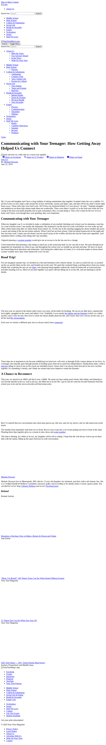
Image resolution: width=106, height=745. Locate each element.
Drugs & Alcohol (18, 98)
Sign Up (4, 159)
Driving (14, 69)
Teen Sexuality (17, 102)
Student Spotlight (13, 716)
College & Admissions (15, 23)
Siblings (14, 114)
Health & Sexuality (14, 27)
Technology (11, 32)
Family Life (11, 700)
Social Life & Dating (14, 695)
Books (14, 123)
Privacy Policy (12, 729)
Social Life (10, 25)
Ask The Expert (12, 713)
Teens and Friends (18, 88)
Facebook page (52, 486)
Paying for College (19, 81)
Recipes (14, 130)
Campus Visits (17, 76)
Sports (8, 34)
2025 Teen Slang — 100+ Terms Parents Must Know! (23, 663)
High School (11, 20)
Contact (9, 711)
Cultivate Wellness (28, 486)
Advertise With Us (13, 736)
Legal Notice (11, 731)
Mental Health (17, 95)
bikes (34, 267)
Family (9, 30)
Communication (17, 109)
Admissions (16, 74)
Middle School (12, 18)
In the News (16, 58)
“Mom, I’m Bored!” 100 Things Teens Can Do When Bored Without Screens (32, 578)
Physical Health (17, 100)
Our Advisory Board (19, 56)
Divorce (14, 107)
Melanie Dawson (11, 162)
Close (3, 137)
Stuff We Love (12, 37)
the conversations (17, 318)
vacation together (25, 240)
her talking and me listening (76, 313)
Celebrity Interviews (19, 126)
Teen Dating (16, 86)
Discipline (15, 112)
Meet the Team (17, 53)
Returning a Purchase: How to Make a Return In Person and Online (28, 536)
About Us (10, 9)
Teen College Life (18, 79)
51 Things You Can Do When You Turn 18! (19, 620)
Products (14, 133)
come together (59, 432)
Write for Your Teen (19, 60)
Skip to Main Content (10, 2)
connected (58, 322)
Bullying (14, 90)
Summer (14, 128)
